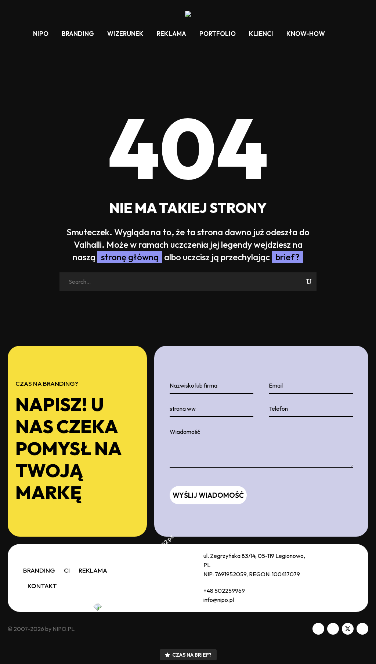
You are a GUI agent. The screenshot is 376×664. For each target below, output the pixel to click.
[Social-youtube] (362, 629)
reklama (171, 33)
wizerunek (125, 33)
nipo (40, 33)
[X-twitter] (348, 629)
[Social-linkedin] (333, 629)
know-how (305, 33)
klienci (261, 33)
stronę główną (130, 256)
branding (78, 33)
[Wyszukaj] (339, 33)
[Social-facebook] (318, 629)
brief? (287, 256)
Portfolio (217, 33)
